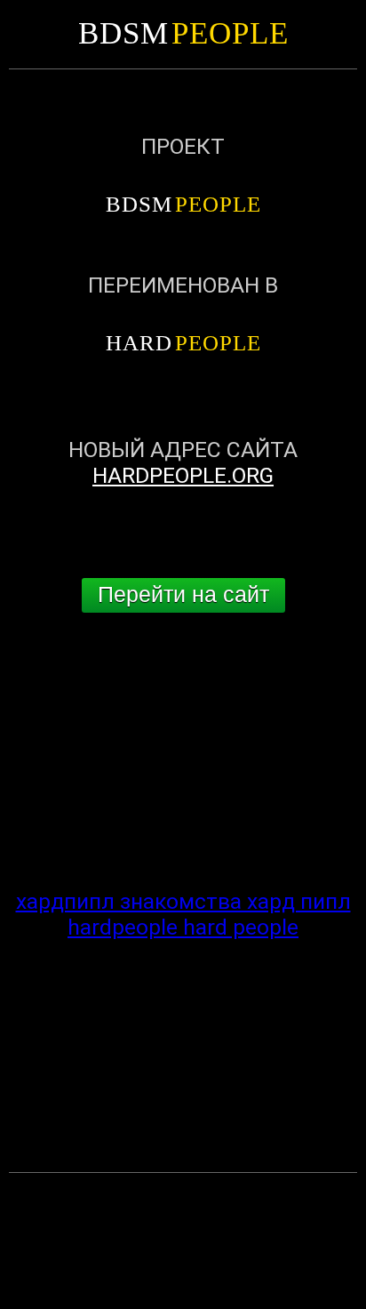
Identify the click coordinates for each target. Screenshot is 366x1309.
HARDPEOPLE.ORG (183, 475)
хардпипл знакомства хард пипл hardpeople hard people (183, 914)
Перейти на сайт (183, 594)
